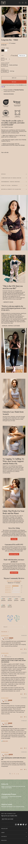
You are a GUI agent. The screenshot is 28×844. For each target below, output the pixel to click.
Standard (4, 71)
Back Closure (5, 62)
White (6, 50)
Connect (4, 836)
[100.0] (10, 618)
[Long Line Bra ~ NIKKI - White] (3, 165)
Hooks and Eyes (13, 65)
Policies (4, 840)
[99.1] (17, 618)
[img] (4, 636)
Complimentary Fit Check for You (11, 178)
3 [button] (14, 774)
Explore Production (14, 572)
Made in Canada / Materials (9, 185)
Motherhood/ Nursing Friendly (10, 181)
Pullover (4, 65)
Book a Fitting (14, 539)
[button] (5, 43)
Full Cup (12, 71)
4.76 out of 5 (17, 581)
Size (13, 55)
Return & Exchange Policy (14, 554)
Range (3, 68)
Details (3, 174)
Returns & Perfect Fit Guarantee (11, 189)
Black (2, 50)
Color (5, 48)
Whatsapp (4, 828)
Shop (2, 832)
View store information (9, 94)
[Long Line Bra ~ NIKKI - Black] (2, 165)
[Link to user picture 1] (4, 743)
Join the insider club (8, 813)
